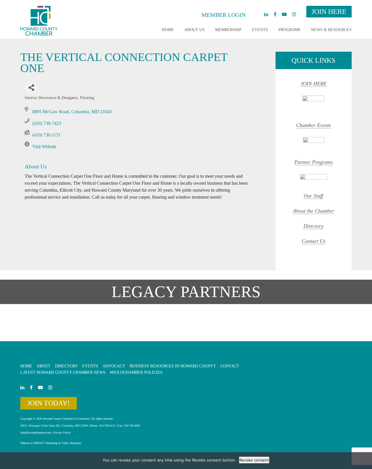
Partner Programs (313, 162)
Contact (229, 366)
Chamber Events (313, 125)
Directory (313, 226)
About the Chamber (313, 211)
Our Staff (313, 196)
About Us (194, 30)
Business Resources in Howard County (173, 366)
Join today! (48, 403)
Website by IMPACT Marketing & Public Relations (50, 443)
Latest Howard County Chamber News (62, 372)
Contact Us (314, 241)
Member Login (223, 15)
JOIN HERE (314, 84)
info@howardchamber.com (35, 432)
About (44, 366)
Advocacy (114, 366)
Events (260, 30)
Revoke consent (254, 460)
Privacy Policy (62, 432)
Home (168, 30)
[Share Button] (31, 87)
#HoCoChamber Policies (136, 372)
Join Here (329, 11)
